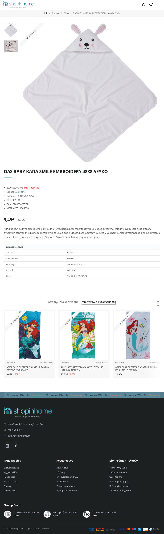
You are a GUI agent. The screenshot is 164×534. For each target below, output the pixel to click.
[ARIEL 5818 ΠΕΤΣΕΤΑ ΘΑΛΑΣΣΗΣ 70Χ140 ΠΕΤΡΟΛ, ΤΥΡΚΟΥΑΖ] (29, 335)
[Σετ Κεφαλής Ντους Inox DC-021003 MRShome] (7, 514)
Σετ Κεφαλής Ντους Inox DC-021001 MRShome (66, 512)
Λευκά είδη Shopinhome (14, 528)
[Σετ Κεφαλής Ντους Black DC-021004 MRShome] (86, 514)
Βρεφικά (56, 13)
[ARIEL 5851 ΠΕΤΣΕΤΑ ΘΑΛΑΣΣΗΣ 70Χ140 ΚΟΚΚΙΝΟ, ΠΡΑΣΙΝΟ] (138, 335)
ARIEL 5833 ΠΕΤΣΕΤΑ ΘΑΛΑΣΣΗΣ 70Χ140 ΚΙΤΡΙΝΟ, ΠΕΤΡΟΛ (82, 369)
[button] (11, 24)
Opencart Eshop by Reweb (38, 528)
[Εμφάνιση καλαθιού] (150, 5)
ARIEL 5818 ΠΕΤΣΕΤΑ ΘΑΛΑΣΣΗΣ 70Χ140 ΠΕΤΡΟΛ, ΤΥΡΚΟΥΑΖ (27, 369)
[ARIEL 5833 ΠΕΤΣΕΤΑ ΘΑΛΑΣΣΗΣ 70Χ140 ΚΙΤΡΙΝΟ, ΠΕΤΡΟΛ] (84, 335)
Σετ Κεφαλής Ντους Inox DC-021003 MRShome (27, 512)
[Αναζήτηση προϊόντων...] (143, 5)
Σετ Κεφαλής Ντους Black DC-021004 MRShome (106, 512)
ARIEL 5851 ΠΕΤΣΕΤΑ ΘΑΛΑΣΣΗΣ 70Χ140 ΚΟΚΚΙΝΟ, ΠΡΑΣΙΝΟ (136, 369)
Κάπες (66, 13)
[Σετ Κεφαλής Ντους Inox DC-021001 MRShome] (47, 514)
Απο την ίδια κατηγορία (63, 302)
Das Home (20, 191)
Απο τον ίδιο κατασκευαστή (99, 302)
